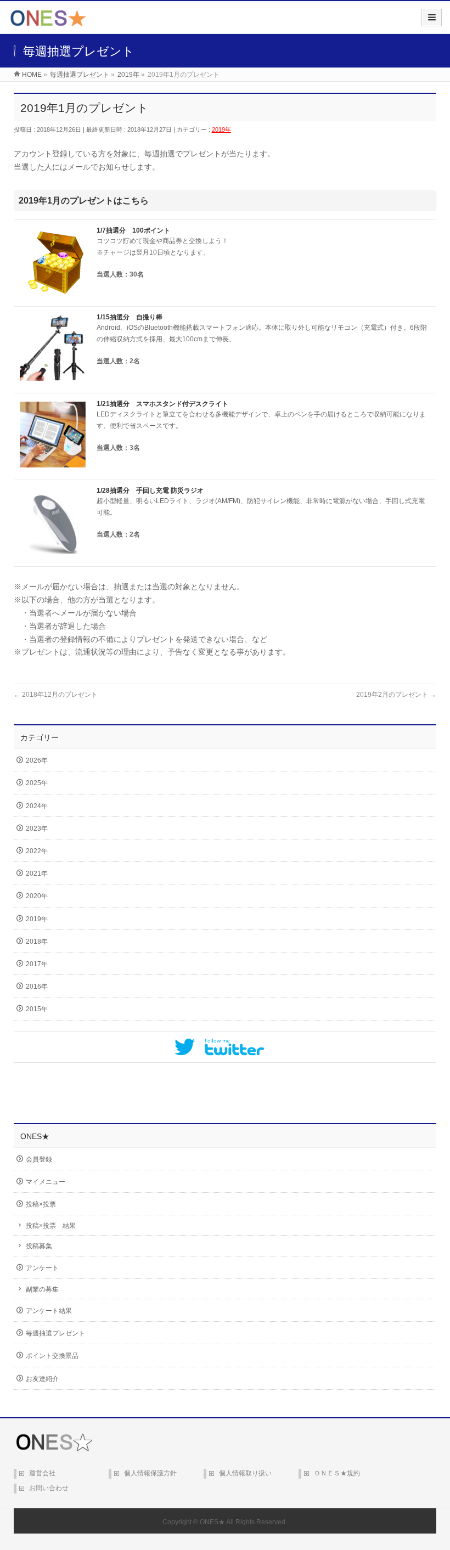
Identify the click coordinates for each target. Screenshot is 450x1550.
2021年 (37, 873)
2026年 (37, 760)
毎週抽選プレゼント (55, 1333)
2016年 (37, 986)
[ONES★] (48, 22)
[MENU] (431, 17)
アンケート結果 (49, 1311)
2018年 (37, 941)
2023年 (37, 828)
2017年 (37, 964)
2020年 (37, 896)
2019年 (221, 129)
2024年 (37, 806)
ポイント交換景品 (52, 1356)
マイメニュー (45, 1182)
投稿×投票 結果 (51, 1226)
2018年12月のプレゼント (56, 694)
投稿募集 (39, 1246)
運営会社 (42, 1473)
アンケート (42, 1268)
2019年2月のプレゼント (396, 694)
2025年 (37, 783)
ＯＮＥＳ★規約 (337, 1473)
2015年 (37, 1009)
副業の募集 (42, 1289)
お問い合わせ (49, 1488)
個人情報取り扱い (245, 1473)
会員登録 (39, 1159)
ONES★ (212, 1522)
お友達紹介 (42, 1379)
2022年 (37, 851)
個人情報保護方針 (150, 1473)
